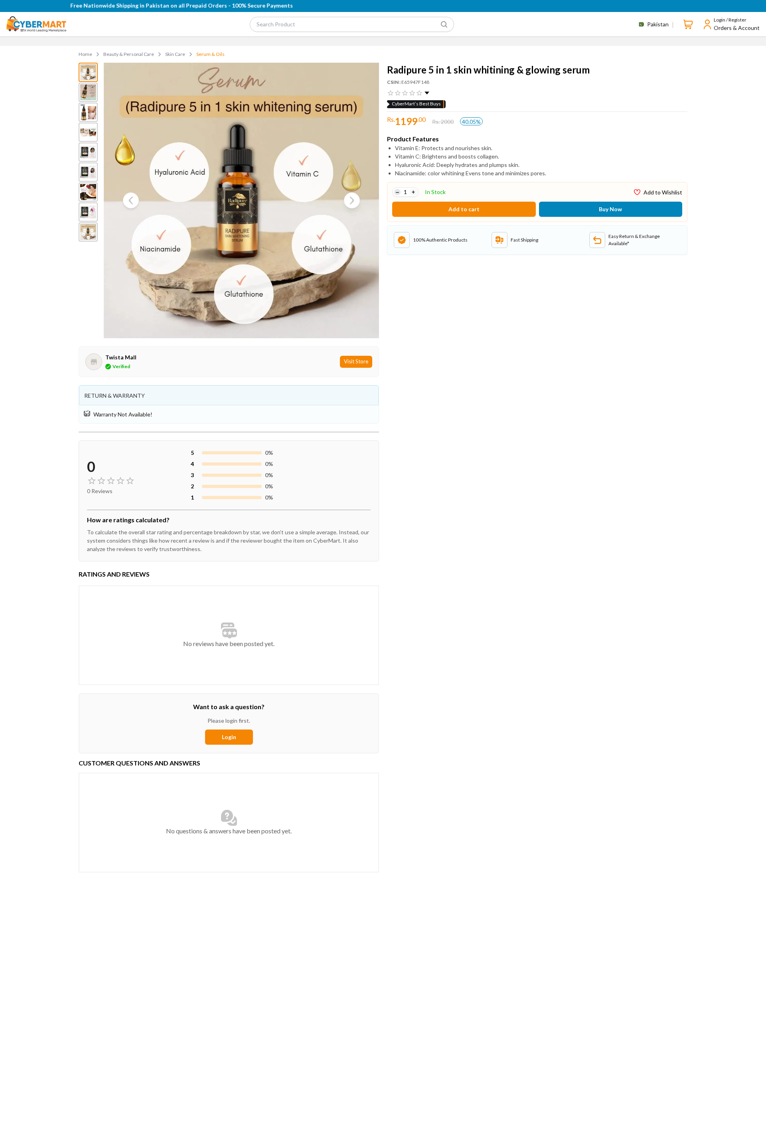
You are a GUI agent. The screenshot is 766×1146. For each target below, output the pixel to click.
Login (229, 737)
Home (85, 54)
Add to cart (464, 209)
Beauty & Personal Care (128, 54)
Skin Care (175, 54)
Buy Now (610, 209)
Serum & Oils (210, 54)
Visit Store (356, 361)
